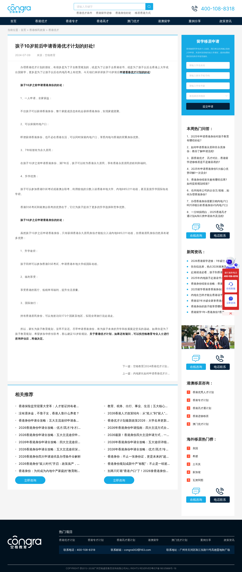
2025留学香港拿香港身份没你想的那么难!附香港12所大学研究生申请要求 (210, 289)
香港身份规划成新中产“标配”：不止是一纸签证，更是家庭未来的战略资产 (137, 464)
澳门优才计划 (201, 424)
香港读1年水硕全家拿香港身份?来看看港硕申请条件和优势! (209, 301)
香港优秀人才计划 (203, 392)
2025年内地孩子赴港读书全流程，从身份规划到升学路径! (208, 278)
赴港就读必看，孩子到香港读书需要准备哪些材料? (209, 272)
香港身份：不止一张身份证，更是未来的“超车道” (138, 457)
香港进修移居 (201, 416)
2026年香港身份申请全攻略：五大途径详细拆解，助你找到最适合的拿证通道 (139, 443)
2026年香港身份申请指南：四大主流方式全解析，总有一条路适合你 (139, 428)
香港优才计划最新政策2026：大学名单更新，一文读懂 (139, 421)
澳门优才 (133, 21)
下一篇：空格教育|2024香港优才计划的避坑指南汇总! (146, 366)
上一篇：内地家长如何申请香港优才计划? (145, 373)
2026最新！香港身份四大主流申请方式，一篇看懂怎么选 (139, 435)
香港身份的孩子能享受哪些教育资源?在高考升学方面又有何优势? (209, 306)
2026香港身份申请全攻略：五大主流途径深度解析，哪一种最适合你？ (50, 450)
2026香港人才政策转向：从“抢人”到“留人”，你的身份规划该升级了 (138, 414)
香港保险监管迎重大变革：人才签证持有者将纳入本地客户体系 (49, 407)
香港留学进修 (104, 13)
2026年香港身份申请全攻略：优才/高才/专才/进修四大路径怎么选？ (139, 450)
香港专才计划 (201, 400)
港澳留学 (164, 21)
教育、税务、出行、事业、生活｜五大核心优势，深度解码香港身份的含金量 (138, 407)
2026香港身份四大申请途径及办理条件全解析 (50, 456)
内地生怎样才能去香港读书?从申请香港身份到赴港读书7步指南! (209, 295)
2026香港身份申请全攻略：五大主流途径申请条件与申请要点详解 (50, 435)
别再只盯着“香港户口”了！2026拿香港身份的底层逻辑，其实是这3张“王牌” (138, 471)
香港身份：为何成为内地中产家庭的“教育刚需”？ (48, 471)
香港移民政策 (37, 29)
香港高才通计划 (202, 408)
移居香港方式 (143, 13)
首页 (13, 21)
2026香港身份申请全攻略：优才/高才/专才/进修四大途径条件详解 (50, 428)
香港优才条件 (84, 13)
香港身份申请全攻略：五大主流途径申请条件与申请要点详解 (49, 421)
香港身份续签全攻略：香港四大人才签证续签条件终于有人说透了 (209, 284)
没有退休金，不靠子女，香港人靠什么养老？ (49, 413)
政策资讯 (226, 21)
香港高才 (103, 21)
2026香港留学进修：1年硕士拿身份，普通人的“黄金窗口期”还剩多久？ (209, 261)
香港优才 (41, 21)
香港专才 (72, 21)
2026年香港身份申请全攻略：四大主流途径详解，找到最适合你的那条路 (50, 443)
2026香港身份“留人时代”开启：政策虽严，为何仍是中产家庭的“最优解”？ (49, 464)
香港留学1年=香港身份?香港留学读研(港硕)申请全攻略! (209, 312)
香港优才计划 (67, 539)
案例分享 (195, 21)
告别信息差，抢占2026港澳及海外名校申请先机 (210, 266)
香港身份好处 (123, 13)
